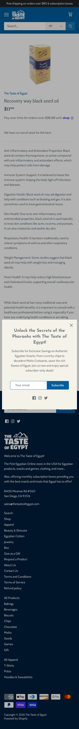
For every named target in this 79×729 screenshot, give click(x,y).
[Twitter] (46, 398)
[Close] (71, 325)
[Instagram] (40, 398)
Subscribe (57, 385)
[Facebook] (34, 398)
